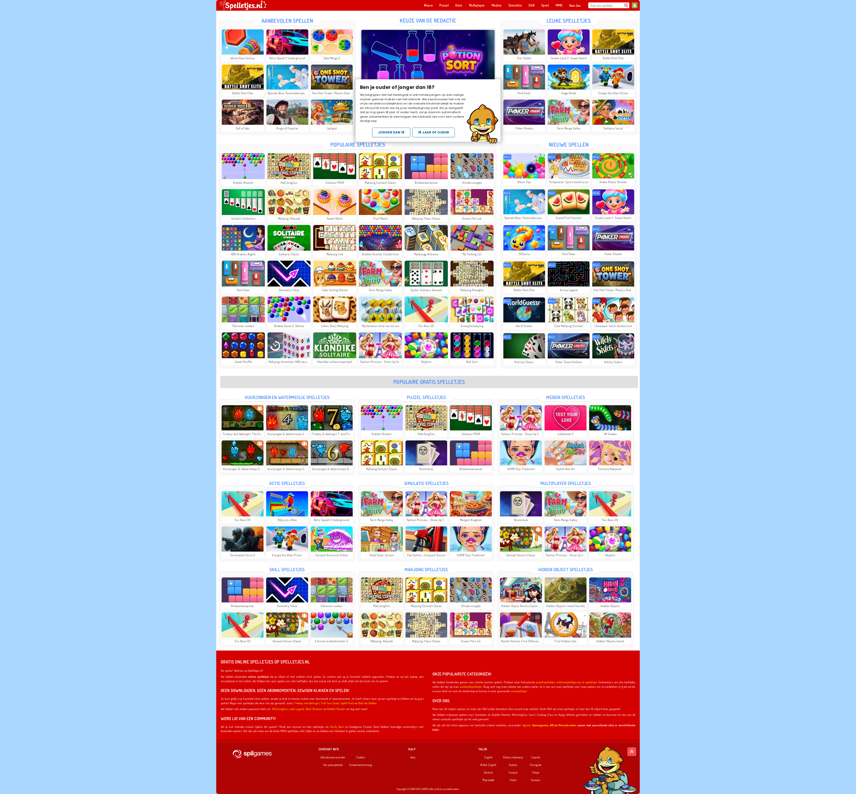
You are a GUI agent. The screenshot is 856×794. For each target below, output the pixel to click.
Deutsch (488, 772)
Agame (527, 725)
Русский (488, 780)
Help (412, 757)
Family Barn (337, 727)
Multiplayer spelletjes (565, 483)
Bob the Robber (367, 703)
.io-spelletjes (589, 682)
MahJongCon (280, 709)
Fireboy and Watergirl (306, 703)
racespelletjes (518, 691)
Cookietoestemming (360, 765)
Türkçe (535, 772)
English (488, 757)
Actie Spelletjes (287, 483)
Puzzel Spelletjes (426, 397)
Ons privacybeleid (333, 765)
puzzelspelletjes (545, 682)
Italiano (513, 765)
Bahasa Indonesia (513, 757)
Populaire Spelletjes (357, 144)
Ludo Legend (296, 709)
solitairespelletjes (566, 682)
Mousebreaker (567, 725)
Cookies (360, 757)
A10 (552, 725)
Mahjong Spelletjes (426, 569)
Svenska (535, 780)
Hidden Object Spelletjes (565, 569)
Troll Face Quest (330, 703)
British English (488, 765)
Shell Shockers (314, 709)
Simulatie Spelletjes (426, 483)
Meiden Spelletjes (565, 397)
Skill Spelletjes (287, 569)
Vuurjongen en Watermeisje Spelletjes (287, 397)
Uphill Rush (347, 703)
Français (513, 772)
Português (535, 765)
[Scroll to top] (631, 751)
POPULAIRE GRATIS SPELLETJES (429, 381)
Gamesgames (540, 725)
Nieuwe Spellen (569, 144)
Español (535, 757)
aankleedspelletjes (471, 686)
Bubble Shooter (336, 709)
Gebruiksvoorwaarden (333, 757)
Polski (513, 780)
